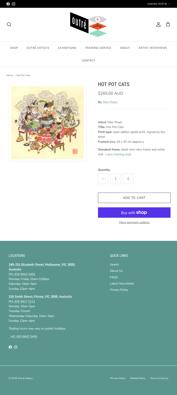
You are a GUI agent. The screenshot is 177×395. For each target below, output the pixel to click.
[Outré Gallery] (88, 24)
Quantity (104, 170)
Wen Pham (110, 102)
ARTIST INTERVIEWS (153, 48)
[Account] (157, 24)
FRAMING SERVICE (98, 48)
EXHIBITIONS (67, 48)
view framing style (119, 154)
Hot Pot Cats (23, 75)
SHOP (14, 48)
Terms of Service (159, 378)
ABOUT (125, 48)
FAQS (114, 277)
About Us (116, 271)
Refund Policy (137, 378)
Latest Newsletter (122, 283)
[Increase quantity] (128, 179)
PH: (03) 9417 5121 (22, 301)
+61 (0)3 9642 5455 (23, 336)
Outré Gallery (25, 378)
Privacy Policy (119, 290)
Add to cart (134, 198)
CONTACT (88, 60)
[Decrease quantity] (103, 179)
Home (9, 75)
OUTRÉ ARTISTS (38, 48)
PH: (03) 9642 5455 (22, 274)
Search (114, 264)
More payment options (134, 222)
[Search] (9, 24)
